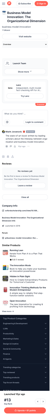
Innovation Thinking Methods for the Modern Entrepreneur (28, 288)
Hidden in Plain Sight (20, 276)
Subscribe (26, 3)
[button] (3, 131)
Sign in (42, 3)
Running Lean (16, 250)
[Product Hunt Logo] (9, 3)
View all (25, 197)
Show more (23, 71)
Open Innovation (18, 301)
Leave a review (25, 185)
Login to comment (34, 122)
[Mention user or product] (7, 122)
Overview (7, 44)
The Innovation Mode (20, 265)
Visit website (25, 36)
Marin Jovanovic (14, 131)
